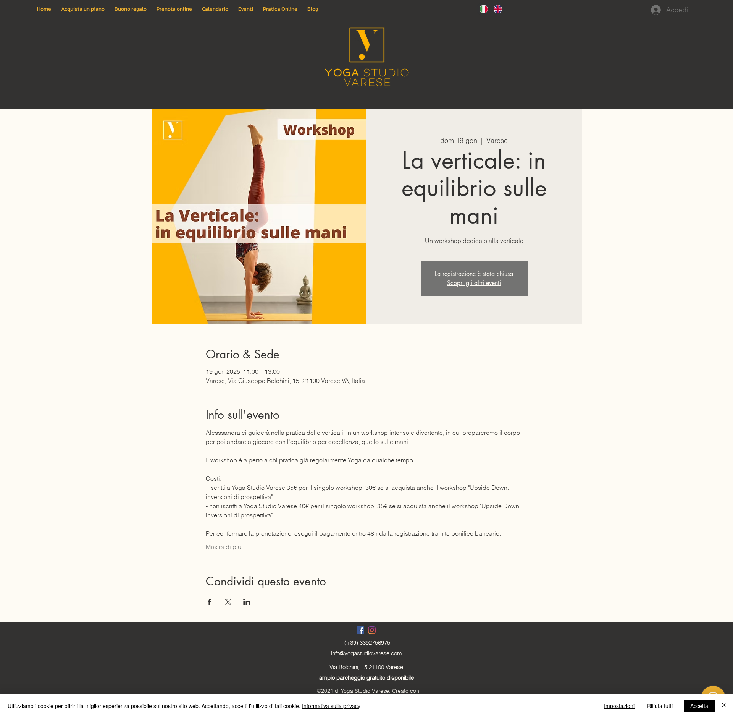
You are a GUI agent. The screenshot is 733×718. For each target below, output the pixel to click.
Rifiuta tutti (660, 706)
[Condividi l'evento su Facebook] (209, 602)
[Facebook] (360, 630)
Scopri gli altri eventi (474, 283)
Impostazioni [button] (619, 706)
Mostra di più (223, 547)
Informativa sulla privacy (331, 706)
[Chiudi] (723, 706)
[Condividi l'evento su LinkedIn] (246, 602)
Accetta (699, 706)
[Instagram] (372, 630)
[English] (498, 9)
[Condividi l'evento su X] (228, 602)
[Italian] (484, 9)
